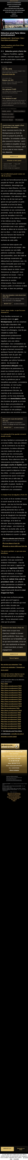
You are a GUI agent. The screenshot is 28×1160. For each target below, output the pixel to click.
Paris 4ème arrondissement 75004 (11, 717)
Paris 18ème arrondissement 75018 (11, 704)
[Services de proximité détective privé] (10, 746)
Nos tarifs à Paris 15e (8, 74)
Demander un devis (20, 1149)
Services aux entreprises (14, 793)
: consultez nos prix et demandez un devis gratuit (12, 733)
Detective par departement (14, 797)
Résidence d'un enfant (7, 114)
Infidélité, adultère (6, 111)
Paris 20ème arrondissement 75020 (11, 710)
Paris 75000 (4, 683)
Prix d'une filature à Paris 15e (11, 543)
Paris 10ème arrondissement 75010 (11, 686)
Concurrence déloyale (7, 119)
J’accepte (16, 1159)
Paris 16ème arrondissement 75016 (11, 699)
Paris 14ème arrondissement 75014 (11, 695)
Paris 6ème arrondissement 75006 (11, 721)
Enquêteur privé (5, 38)
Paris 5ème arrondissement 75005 (11, 719)
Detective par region (14, 795)
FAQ (14, 800)
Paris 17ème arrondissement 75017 (11, 701)
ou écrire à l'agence (19, 303)
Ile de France (15, 38)
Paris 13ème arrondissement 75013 (11, 692)
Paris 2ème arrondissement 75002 (11, 712)
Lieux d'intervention (14, 798)
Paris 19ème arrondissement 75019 (11, 706)
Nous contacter (14, 770)
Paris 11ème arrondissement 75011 (11, 688)
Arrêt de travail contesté (8, 117)
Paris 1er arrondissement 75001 (10, 708)
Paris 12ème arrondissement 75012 (11, 690)
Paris (22, 38)
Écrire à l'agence (14, 658)
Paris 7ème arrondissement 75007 (11, 724)
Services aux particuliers (14, 794)
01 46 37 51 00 (15, 761)
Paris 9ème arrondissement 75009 (11, 728)
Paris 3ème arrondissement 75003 (11, 715)
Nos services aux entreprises (9, 664)
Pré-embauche (19, 119)
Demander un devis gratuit (14, 160)
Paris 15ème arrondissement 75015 (11, 697)
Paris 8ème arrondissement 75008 (11, 726)
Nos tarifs (14, 799)
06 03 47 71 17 (7, 1148)
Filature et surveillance (19, 111)
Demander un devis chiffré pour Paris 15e (14, 546)
